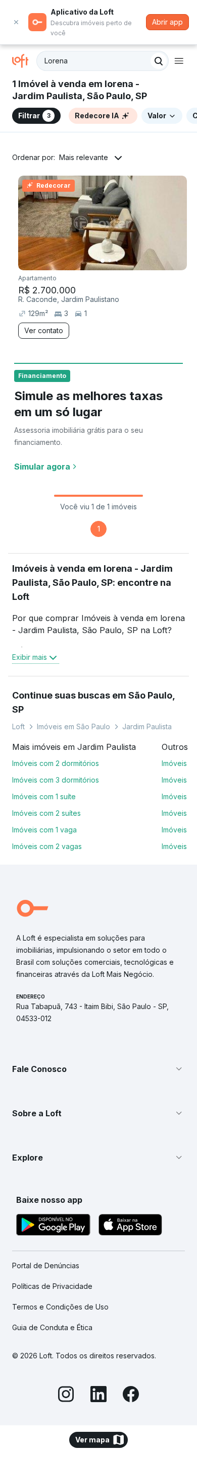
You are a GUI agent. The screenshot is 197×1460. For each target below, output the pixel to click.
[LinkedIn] (98, 1395)
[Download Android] (53, 1226)
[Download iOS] (130, 1226)
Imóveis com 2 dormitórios (55, 763)
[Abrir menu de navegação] (179, 61)
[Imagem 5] (131, 261)
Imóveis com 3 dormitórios (55, 780)
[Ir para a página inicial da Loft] (24, 61)
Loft (18, 726)
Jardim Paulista (147, 726)
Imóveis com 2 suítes (46, 813)
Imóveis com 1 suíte (44, 796)
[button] (98, 1069)
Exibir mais (29, 657)
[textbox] (102, 61)
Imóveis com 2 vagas (47, 846)
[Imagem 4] (124, 261)
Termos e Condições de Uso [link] (60, 1306)
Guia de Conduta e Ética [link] (52, 1327)
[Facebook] (131, 1395)
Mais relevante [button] (83, 157)
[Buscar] (159, 61)
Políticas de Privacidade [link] (52, 1286)
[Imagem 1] (103, 261)
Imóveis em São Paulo (73, 726)
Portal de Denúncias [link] (45, 1265)
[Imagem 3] (117, 261)
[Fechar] (16, 22)
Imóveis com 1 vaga (44, 829)
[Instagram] (66, 1395)
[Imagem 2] (109, 260)
